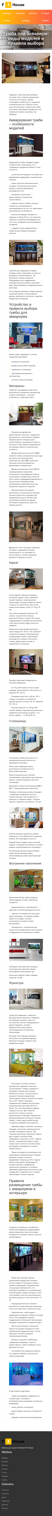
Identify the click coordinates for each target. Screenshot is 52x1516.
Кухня (4, 1497)
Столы (6, 20)
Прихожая (6, 1501)
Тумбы (45, 20)
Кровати (20, 13)
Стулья (45, 13)
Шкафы (26, 20)
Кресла (33, 13)
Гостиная (5, 1490)
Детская (5, 1504)
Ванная (5, 1508)
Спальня (5, 1493)
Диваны (7, 13)
